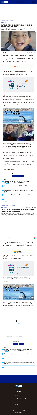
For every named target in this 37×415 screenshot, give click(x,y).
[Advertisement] (18, 12)
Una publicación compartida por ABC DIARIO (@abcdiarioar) (16, 336)
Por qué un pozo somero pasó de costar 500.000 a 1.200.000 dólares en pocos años (18, 186)
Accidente (21, 343)
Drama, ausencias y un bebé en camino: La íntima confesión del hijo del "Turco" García (18, 191)
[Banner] (18, 68)
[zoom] (18, 41)
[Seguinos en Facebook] (15, 404)
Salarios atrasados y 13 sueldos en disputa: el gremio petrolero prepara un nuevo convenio (19, 363)
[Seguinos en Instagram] (19, 404)
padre (18, 176)
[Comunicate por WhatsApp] (21, 404)
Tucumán (22, 176)
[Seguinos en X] (17, 404)
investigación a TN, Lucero (25, 95)
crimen (14, 176)
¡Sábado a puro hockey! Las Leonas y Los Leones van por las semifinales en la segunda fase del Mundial (18, 195)
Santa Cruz (16, 343)
